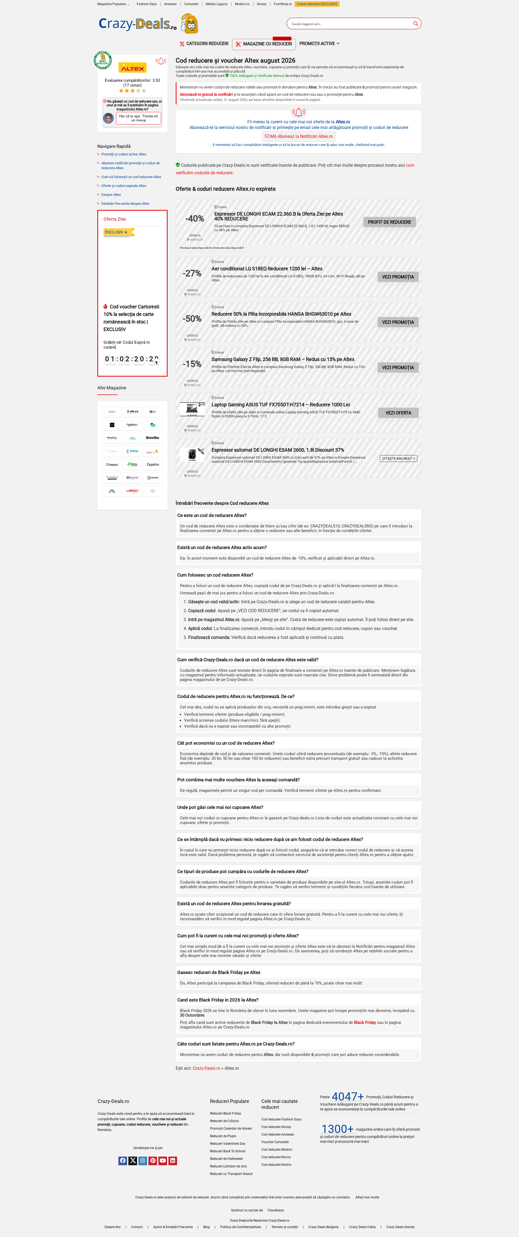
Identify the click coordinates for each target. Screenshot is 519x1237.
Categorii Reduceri (206, 43)
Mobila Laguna (217, 4)
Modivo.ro (242, 4)
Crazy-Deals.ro (206, 1068)
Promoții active (317, 43)
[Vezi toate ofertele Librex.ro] (132, 491)
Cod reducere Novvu (276, 1157)
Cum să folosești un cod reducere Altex (131, 177)
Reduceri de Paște (223, 1136)
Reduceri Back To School (227, 1151)
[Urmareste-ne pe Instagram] (142, 1161)
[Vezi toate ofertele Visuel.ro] (112, 478)
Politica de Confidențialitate (240, 1227)
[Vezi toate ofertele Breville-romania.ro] (153, 438)
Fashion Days (147, 4)
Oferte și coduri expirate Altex (123, 186)
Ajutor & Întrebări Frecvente (173, 1227)
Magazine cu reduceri (267, 42)
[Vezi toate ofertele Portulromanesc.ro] (153, 491)
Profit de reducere (389, 222)
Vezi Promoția (398, 277)
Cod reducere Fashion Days (281, 1119)
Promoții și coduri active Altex (123, 154)
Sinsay (262, 4)
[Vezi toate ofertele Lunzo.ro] (132, 438)
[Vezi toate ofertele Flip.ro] (153, 425)
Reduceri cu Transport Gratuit (231, 1174)
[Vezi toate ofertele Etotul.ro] (132, 451)
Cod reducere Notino (276, 1165)
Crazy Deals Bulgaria (323, 1227)
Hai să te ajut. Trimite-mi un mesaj (138, 118)
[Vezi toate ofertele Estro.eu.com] (112, 412)
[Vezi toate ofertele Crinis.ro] (112, 451)
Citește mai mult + (398, 458)
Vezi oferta (398, 412)
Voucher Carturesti (275, 1142)
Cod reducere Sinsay (276, 1127)
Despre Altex (111, 195)
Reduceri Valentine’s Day (227, 1144)
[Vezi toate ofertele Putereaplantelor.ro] (132, 464)
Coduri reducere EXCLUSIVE (317, 4)
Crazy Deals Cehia (362, 1227)
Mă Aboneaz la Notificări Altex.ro (301, 136)
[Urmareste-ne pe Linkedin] (172, 1161)
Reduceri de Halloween (226, 1159)
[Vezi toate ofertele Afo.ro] (132, 412)
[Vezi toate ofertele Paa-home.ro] (112, 491)
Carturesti (191, 4)
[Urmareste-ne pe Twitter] (132, 1161)
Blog (206, 1227)
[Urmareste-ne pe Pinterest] (152, 1161)
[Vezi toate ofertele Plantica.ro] (112, 438)
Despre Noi (113, 1227)
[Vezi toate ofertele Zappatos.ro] (153, 464)
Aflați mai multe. (367, 1197)
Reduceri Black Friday (225, 1113)
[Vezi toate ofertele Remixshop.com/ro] (153, 478)
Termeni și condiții (284, 1227)
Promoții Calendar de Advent (231, 1128)
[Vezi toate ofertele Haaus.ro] (112, 464)
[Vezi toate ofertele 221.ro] (153, 412)
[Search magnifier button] (416, 23)
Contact (137, 1227)
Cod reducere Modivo (276, 1149)
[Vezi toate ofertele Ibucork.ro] (132, 478)
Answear (170, 4)
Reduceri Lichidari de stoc (228, 1166)
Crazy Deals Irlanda (400, 1227)
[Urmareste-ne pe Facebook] (122, 1161)
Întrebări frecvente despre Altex (125, 204)
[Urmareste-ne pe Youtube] (162, 1161)
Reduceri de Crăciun (224, 1121)
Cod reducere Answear (277, 1134)
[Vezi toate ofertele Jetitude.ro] (112, 425)
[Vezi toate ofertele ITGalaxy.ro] (132, 425)
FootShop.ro (283, 4)
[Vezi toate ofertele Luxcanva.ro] (153, 451)
